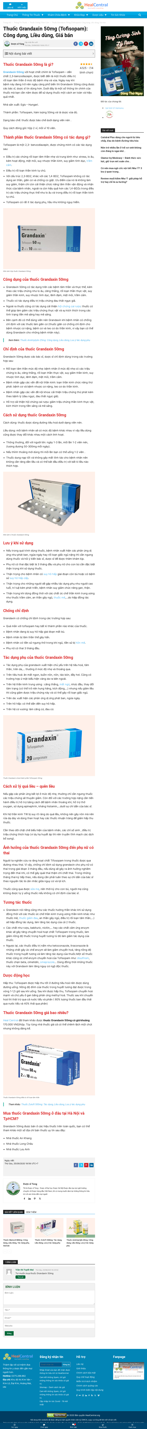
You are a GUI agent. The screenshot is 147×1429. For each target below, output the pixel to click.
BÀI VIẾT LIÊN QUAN (14, 1212)
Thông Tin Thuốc (20, 22)
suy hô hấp (50, 574)
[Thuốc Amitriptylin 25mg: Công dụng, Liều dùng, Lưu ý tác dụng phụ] (80, 1228)
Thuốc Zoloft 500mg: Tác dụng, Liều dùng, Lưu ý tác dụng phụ (53, 1104)
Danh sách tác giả (57, 1387)
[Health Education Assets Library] (92, 5)
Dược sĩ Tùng (17, 43)
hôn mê (80, 642)
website (45, 1420)
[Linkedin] (91, 44)
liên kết (105, 1420)
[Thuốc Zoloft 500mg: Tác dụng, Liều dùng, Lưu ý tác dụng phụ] (49, 1228)
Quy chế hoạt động (85, 1377)
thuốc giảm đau (28, 918)
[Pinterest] (86, 44)
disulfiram (83, 958)
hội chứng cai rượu (69, 306)
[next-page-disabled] (9, 1251)
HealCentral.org (92, 1415)
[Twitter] (81, 44)
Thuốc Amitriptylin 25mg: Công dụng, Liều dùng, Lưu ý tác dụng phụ (55, 340)
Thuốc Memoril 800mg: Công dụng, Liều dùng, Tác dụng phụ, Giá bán (16, 1243)
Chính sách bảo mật (86, 1372)
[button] (139, 15)
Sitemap (43, 1387)
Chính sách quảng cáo (87, 1385)
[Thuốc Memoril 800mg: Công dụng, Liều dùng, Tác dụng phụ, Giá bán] (17, 1228)
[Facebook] (76, 44)
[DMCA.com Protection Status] (57, 1416)
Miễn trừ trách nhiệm (86, 1381)
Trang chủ (7, 22)
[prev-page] (5, 1251)
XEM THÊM (31, 1212)
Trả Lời (20, 1277)
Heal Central (10, 1020)
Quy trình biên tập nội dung (89, 1390)
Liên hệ (79, 1364)
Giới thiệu (81, 1368)
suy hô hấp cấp (19, 578)
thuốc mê (59, 597)
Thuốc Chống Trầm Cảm (39, 22)
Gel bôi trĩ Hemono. (114, 108)
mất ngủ (65, 684)
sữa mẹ (34, 888)
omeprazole (47, 962)
